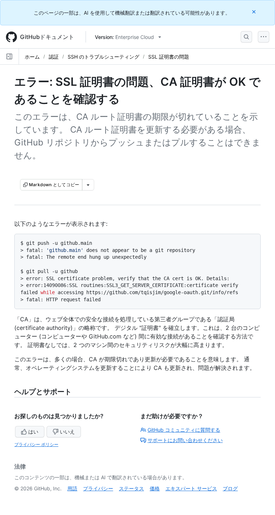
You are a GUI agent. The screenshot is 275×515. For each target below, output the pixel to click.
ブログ (230, 488)
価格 (155, 488)
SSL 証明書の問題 (168, 57)
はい (33, 432)
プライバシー (98, 488)
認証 (54, 57)
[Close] (254, 12)
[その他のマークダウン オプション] (88, 184)
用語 (72, 488)
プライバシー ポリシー (36, 444)
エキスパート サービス (191, 488)
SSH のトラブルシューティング (103, 57)
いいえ (67, 432)
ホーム (32, 57)
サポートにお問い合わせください (185, 440)
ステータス (131, 488)
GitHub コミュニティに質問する (184, 430)
